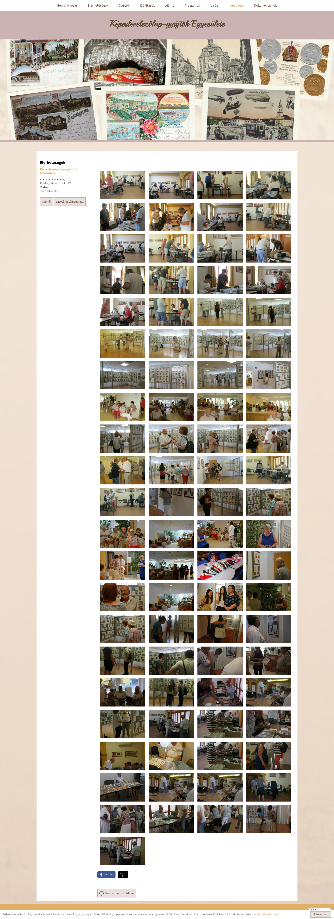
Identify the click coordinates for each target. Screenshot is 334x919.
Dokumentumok (265, 5)
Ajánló (169, 5)
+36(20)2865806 (48, 191)
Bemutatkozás (67, 5)
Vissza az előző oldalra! (119, 893)
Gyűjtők (124, 5)
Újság (214, 5)
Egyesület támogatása (70, 201)
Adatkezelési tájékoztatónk (266, 914)
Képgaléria (236, 5)
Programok (192, 5)
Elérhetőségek (98, 5)
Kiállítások (147, 5)
